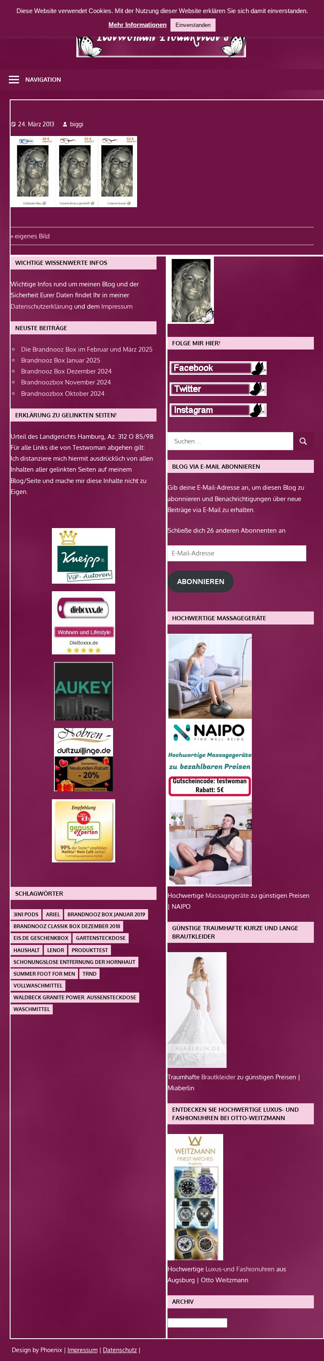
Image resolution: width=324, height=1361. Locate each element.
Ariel (53, 914)
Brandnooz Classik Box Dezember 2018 (67, 926)
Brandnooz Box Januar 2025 (60, 360)
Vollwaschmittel (38, 985)
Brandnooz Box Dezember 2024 (66, 371)
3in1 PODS (26, 914)
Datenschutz (120, 1349)
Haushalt (27, 950)
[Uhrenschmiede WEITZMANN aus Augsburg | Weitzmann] (195, 1258)
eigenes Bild (32, 236)
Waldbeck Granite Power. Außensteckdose (75, 997)
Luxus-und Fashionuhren (240, 1269)
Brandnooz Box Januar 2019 (106, 914)
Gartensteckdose (101, 938)
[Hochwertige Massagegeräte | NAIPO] (209, 884)
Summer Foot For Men (44, 974)
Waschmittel (32, 1009)
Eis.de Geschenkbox (41, 938)
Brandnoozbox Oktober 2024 (63, 394)
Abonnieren (200, 581)
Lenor (55, 950)
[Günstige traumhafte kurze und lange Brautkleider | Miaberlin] (197, 1066)
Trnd (90, 974)
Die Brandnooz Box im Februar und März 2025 (87, 349)
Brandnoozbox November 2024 (66, 382)
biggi (77, 124)
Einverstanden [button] (193, 25)
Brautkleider (219, 1077)
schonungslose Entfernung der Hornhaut (74, 962)
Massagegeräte (228, 895)
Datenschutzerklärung (42, 306)
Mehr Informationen (137, 24)
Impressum (116, 306)
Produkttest (90, 950)
